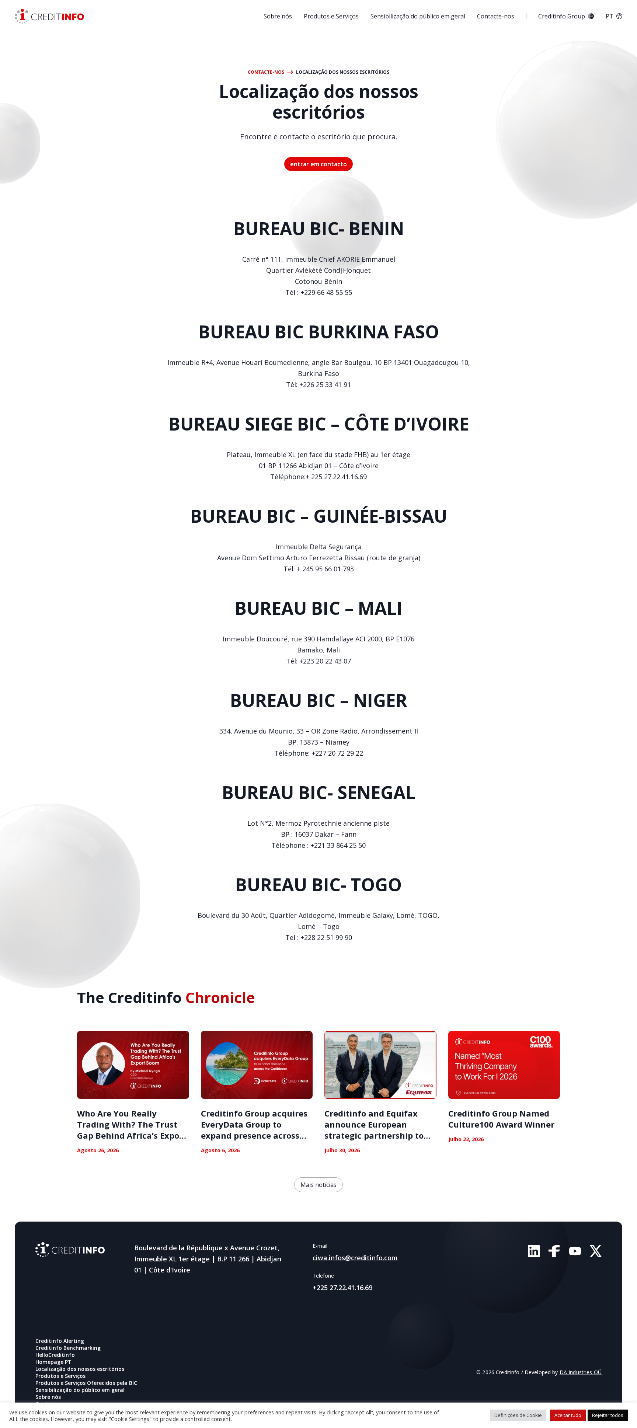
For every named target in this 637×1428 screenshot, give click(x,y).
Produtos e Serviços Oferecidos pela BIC (86, 1382)
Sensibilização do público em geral (417, 16)
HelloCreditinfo (55, 1354)
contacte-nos (266, 72)
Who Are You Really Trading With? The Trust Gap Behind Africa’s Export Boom (132, 1130)
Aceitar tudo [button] (567, 1415)
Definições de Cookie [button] (518, 1415)
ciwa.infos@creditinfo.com (355, 1257)
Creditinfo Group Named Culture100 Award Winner (501, 1119)
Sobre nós (278, 16)
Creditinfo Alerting (59, 1340)
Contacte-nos (495, 16)
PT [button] (609, 16)
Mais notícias (318, 1185)
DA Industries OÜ (581, 1372)
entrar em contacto (318, 164)
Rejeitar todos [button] (607, 1415)
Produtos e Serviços (331, 16)
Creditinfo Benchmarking (68, 1347)
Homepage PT (53, 1361)
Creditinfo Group (561, 16)
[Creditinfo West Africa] (49, 16)
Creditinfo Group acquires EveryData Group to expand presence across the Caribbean (254, 1130)
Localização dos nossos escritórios (79, 1368)
